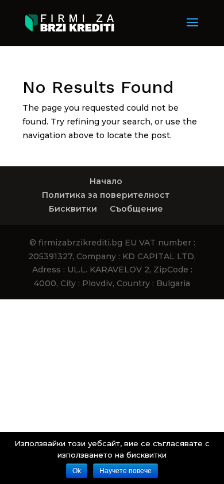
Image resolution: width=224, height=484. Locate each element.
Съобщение (136, 209)
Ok (76, 471)
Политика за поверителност (105, 195)
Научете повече (125, 471)
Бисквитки (73, 209)
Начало (106, 181)
